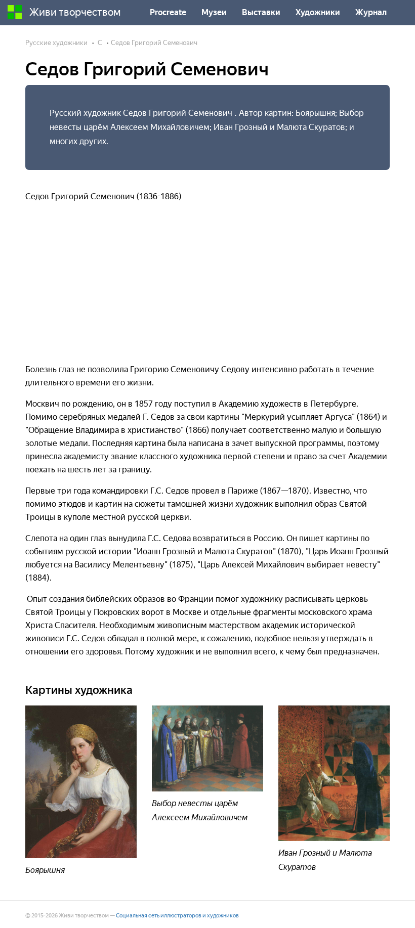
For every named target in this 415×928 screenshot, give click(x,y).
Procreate (168, 12)
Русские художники (56, 43)
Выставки (261, 12)
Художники (318, 12)
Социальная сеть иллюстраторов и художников (177, 915)
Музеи (214, 12)
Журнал (371, 12)
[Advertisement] (207, 287)
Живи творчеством (75, 12)
